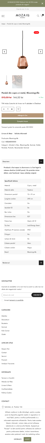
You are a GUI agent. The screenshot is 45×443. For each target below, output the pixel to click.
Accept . (14, 300)
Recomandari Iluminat (22, 148)
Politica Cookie (7, 393)
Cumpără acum (22, 121)
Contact (4, 352)
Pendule (4, 148)
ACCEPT (27, 439)
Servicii (4, 356)
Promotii (11, 148)
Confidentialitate (7, 389)
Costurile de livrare (15, 103)
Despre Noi (5, 349)
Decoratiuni (5, 320)
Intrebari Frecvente (8, 363)
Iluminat (32, 145)
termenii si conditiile (16, 300)
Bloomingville (13, 138)
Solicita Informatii (21, 133)
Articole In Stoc (14, 145)
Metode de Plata (7, 382)
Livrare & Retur (7, 133)
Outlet (38, 145)
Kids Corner (6, 331)
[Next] (40, 52)
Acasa (3, 24)
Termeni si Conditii (8, 378)
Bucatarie (5, 323)
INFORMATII (18, 439)
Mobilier (4, 316)
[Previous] (4, 52)
